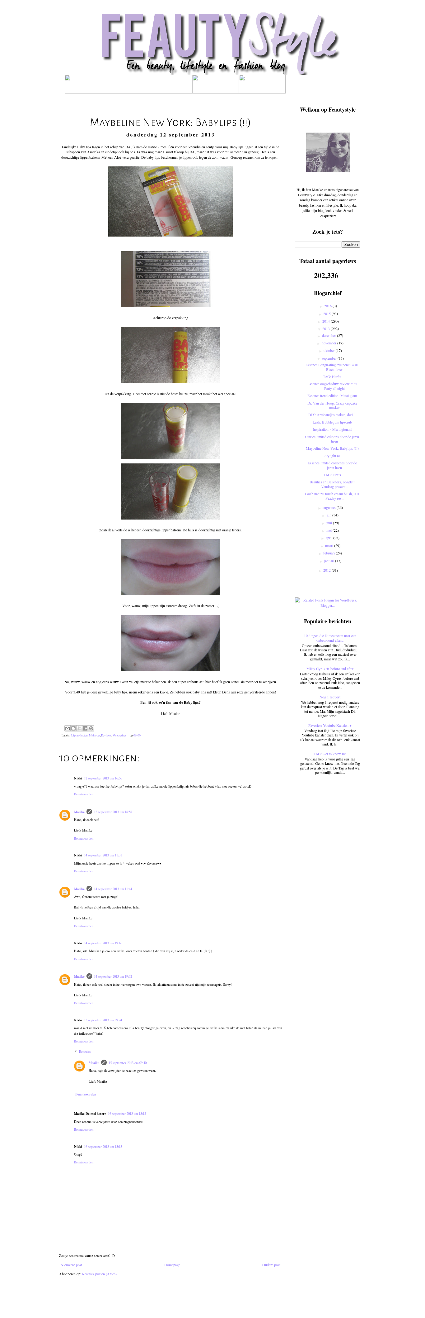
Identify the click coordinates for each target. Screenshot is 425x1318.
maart (329, 545)
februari (329, 552)
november (329, 342)
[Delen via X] (79, 728)
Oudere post (271, 1264)
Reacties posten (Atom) (99, 1273)
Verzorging (119, 735)
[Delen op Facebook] (85, 728)
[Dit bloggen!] (73, 728)
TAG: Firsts (332, 474)
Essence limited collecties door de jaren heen (332, 465)
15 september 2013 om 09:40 (128, 1063)
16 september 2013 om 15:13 (103, 1146)
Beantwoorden (83, 794)
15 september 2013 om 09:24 (103, 1020)
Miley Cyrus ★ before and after (329, 668)
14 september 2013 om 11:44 (113, 889)
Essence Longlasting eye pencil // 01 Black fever (332, 366)
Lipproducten (79, 735)
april (329, 537)
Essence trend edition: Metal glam (332, 395)
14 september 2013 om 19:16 (103, 943)
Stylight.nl (332, 455)
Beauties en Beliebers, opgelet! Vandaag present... (332, 484)
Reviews (106, 735)
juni (329, 522)
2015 (327, 313)
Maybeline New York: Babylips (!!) (332, 448)
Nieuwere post (71, 1264)
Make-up (94, 735)
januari (329, 560)
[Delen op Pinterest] (91, 728)
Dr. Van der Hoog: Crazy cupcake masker (332, 405)
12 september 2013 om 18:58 (113, 812)
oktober (330, 350)
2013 (326, 328)
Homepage (172, 1264)
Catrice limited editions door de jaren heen (332, 438)
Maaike (79, 811)
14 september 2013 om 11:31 (103, 855)
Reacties (85, 1052)
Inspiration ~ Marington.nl (332, 429)
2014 (326, 321)
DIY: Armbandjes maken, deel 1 (332, 414)
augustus (330, 507)
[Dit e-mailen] (67, 728)
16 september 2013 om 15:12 (127, 1113)
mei (329, 530)
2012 (327, 570)
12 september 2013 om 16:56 (103, 778)
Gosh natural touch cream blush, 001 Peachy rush (332, 496)
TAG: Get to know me (330, 753)
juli (329, 514)
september (330, 358)
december (329, 335)
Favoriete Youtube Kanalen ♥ (330, 725)
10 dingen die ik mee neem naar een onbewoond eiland (330, 637)
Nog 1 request (330, 696)
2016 (328, 305)
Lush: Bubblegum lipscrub (332, 421)
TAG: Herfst (332, 376)
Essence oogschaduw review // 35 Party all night (332, 386)
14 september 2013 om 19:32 (113, 976)
